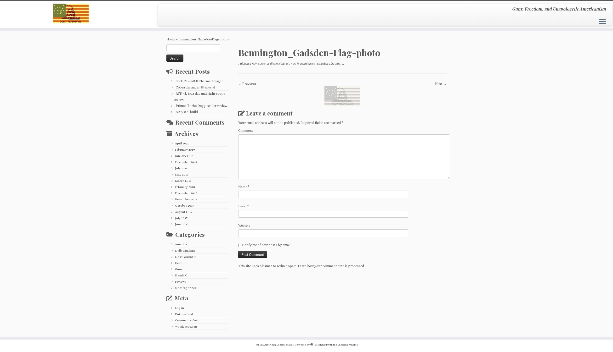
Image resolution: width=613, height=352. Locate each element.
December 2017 (186, 193)
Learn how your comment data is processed (331, 266)
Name (244, 187)
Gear (178, 263)
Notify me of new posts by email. (266, 245)
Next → (441, 84)
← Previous (247, 84)
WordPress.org (186, 326)
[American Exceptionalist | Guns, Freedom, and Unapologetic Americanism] (71, 13)
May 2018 (181, 174)
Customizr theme (347, 344)
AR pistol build (187, 112)
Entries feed (184, 314)
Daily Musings (185, 250)
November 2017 (186, 199)
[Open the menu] (602, 22)
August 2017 (183, 212)
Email (243, 206)
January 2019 (184, 156)
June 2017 (181, 224)
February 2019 (185, 149)
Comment (245, 130)
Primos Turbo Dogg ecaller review (201, 106)
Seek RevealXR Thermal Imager (199, 81)
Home (170, 39)
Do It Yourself (185, 256)
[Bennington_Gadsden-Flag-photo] (342, 96)
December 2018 (186, 162)
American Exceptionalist (279, 344)
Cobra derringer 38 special (195, 87)
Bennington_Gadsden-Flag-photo (321, 63)
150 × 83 (290, 63)
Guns (178, 269)
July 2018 (181, 168)
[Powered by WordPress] (311, 344)
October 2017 (184, 205)
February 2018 (185, 187)
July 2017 (181, 218)
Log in (179, 308)
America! (181, 244)
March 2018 (183, 180)
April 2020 (182, 143)
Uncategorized (186, 288)
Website (244, 225)
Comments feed (187, 320)
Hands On (182, 275)
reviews (180, 281)
